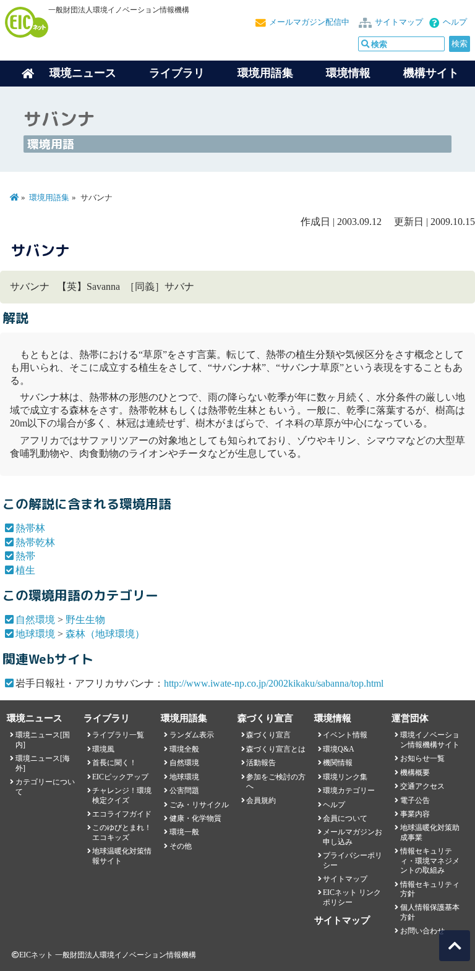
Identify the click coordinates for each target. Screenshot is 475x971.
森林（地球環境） (105, 634)
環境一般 (184, 832)
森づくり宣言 (268, 735)
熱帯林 (30, 528)
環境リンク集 (345, 777)
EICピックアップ (120, 777)
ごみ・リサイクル (199, 804)
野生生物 (85, 619)
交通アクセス (422, 786)
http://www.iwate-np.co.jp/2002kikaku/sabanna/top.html (273, 683)
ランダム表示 (191, 735)
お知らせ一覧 (422, 758)
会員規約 (261, 800)
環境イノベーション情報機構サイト (430, 739)
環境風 (103, 749)
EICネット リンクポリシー (352, 897)
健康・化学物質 (195, 818)
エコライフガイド (122, 814)
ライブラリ (177, 73)
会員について (345, 818)
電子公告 (415, 800)
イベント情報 (345, 735)
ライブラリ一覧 (118, 735)
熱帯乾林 (35, 542)
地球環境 (35, 634)
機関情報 (338, 762)
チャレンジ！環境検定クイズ (122, 795)
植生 (25, 570)
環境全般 (184, 749)
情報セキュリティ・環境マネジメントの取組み (430, 861)
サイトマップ (399, 22)
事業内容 (415, 814)
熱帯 (25, 556)
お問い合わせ (422, 930)
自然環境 (35, 619)
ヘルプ (455, 22)
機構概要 (415, 772)
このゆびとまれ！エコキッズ (122, 832)
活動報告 (261, 762)
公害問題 (184, 790)
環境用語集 (265, 73)
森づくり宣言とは (276, 749)
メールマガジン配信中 (309, 22)
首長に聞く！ (114, 762)
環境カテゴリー (349, 790)
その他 (180, 846)
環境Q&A (338, 749)
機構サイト (431, 73)
